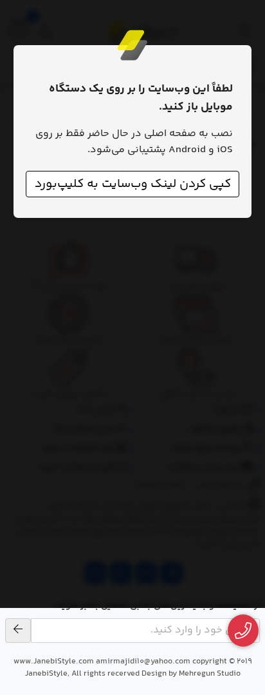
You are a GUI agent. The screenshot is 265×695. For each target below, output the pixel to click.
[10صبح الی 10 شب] (243, 630)
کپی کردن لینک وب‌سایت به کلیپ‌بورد (133, 184)
